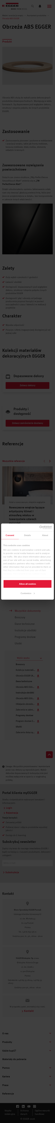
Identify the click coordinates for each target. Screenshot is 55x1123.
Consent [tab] (10, 535)
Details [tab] (27, 535)
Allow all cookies (27, 584)
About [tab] (45, 535)
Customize (26, 593)
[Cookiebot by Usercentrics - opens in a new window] (39, 527)
